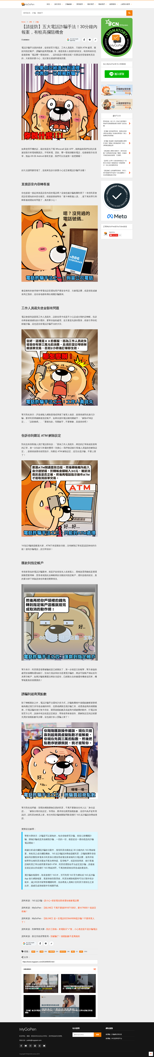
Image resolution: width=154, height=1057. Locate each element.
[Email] (44, 1046)
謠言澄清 (57, 4)
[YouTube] (26, 1046)
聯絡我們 (101, 4)
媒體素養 (112, 4)
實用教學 (79, 4)
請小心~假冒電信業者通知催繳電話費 (61, 900)
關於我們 (90, 4)
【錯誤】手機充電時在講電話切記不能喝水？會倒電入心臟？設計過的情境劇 (78, 987)
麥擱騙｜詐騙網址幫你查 (114, 1034)
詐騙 (37, 22)
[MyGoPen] (27, 4)
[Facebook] (21, 1046)
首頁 (48, 4)
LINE (30, 22)
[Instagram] (30, 1046)
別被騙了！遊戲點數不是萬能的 (65, 936)
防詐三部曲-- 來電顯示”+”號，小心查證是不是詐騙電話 (71, 929)
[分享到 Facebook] (84, 39)
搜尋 (97, 1034)
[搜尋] (129, 13)
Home (23, 22)
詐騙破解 (68, 4)
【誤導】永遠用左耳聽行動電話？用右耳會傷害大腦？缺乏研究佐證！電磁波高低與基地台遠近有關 (40, 986)
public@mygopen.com (34, 1040)
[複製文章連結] (95, 39)
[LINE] (35, 1046)
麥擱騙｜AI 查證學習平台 (114, 1038)
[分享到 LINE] (89, 39)
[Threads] (39, 1046)
